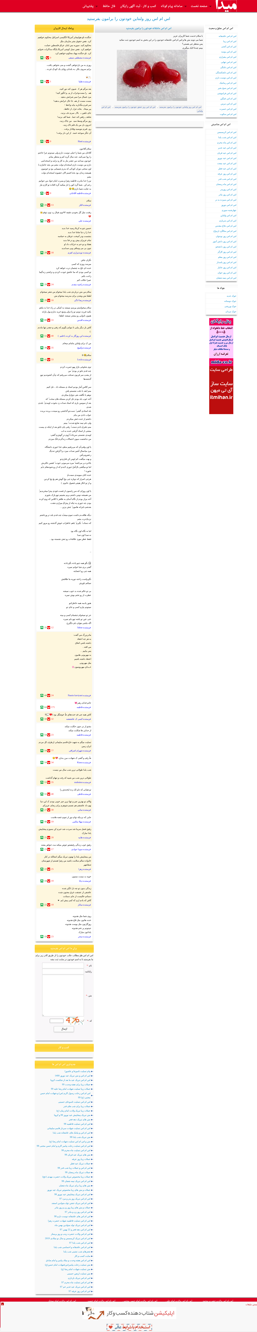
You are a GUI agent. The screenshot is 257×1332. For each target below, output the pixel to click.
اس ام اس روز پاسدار (226, 262)
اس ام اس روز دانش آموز (224, 241)
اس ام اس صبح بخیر (227, 88)
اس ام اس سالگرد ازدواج (224, 231)
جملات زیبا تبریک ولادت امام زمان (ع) (73, 1110)
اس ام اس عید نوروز (226, 158)
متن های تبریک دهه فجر (79, 1119)
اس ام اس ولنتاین (228, 215)
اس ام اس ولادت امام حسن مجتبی (140, 1300)
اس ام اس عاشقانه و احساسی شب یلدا (72, 1247)
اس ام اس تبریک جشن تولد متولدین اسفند (71, 1203)
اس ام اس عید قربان (226, 153)
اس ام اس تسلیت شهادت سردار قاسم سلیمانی (68, 1128)
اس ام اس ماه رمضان (226, 184)
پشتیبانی (88, 6)
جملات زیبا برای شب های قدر (76, 1106)
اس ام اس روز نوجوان (226, 236)
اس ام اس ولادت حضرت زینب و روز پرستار (70, 1234)
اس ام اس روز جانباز (227, 267)
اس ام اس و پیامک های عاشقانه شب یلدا (71, 1132)
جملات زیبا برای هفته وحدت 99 (76, 1084)
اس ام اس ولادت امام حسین (101, 1300)
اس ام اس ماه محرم (226, 142)
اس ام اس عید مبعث (226, 163)
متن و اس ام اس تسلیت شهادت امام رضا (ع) (69, 1141)
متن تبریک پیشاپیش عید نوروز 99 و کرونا (72, 1115)
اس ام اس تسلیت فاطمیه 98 (77, 1124)
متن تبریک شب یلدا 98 (80, 1137)
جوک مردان (230, 311)
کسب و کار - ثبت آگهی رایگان (138, 6)
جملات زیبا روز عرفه (81, 1159)
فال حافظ (109, 6)
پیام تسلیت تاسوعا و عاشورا (77, 1071)
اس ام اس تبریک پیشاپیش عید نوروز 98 (72, 1194)
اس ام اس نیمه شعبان (226, 278)
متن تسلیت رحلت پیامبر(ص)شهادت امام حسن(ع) (67, 1265)
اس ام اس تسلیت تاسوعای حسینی (74, 1102)
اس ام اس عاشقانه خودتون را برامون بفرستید (148, 28)
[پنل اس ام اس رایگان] (221, 365)
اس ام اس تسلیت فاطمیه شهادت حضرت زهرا (69, 1221)
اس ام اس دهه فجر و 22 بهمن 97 (75, 1229)
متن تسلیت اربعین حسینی (78, 1273)
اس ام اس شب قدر (227, 179)
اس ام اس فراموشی (226, 93)
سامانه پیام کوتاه (172, 6)
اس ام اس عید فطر (227, 168)
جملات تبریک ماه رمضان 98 (77, 1172)
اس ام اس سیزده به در (225, 200)
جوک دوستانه (230, 301)
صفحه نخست (199, 6)
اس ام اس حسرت (227, 109)
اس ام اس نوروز (228, 205)
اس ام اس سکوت (228, 114)
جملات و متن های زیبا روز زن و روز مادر (72, 1207)
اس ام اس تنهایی (228, 62)
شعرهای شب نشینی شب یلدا (76, 1251)
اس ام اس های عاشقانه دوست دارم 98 (72, 1216)
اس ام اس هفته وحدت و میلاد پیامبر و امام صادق (68, 1260)
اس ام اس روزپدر (228, 189)
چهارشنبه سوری (229, 210)
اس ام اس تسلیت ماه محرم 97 (75, 1282)
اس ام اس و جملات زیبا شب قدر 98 (74, 1168)
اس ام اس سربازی (227, 220)
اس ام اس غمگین (228, 98)
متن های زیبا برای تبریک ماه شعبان (74, 1185)
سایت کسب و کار (82, 1256)
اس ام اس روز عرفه (227, 174)
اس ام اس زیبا (229, 41)
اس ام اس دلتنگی (228, 67)
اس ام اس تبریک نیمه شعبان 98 (76, 1181)
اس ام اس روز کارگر (227, 252)
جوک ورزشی (230, 306)
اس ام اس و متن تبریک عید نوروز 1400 (72, 1075)
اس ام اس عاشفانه (227, 36)
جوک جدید (231, 296)
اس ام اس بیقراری (227, 57)
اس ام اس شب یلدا (227, 137)
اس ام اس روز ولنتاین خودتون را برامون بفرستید (180, 107)
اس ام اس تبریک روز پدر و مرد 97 (74, 1198)
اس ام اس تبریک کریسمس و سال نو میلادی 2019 (67, 1238)
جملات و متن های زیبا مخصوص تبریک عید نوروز (68, 1190)
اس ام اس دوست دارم (225, 77)
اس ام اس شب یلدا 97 (79, 1243)
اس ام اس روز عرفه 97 (79, 1291)
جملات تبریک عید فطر (80, 1163)
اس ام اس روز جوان (227, 272)
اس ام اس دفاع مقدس (225, 226)
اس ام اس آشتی (228, 46)
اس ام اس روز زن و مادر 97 (77, 1212)
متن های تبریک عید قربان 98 (77, 1154)
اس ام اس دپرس (228, 103)
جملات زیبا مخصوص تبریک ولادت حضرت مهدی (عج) (66, 1176)
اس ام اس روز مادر (227, 194)
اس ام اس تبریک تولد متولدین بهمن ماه (72, 1225)
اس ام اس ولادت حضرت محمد (218, 1300)
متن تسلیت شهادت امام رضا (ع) (75, 1269)
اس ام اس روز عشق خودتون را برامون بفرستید (135, 107)
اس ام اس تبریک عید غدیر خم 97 (75, 1287)
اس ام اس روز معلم (227, 257)
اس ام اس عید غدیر (227, 148)
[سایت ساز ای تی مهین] (221, 413)
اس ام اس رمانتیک (227, 83)
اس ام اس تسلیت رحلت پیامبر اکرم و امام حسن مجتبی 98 (63, 1146)
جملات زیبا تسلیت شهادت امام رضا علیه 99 (70, 1089)
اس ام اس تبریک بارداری (79, 1278)
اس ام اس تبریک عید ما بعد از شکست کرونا (70, 1080)
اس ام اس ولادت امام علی (179, 1300)
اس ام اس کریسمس (226, 132)
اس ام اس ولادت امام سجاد (62, 1300)
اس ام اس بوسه (228, 51)
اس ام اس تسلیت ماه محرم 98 (75, 1150)
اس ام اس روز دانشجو (226, 246)
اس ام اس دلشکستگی (226, 72)
